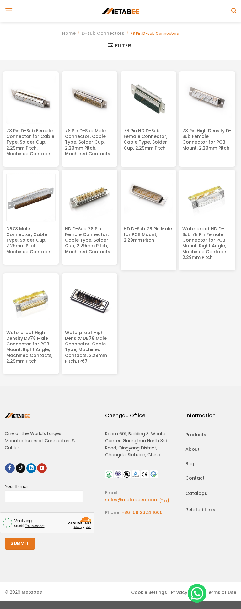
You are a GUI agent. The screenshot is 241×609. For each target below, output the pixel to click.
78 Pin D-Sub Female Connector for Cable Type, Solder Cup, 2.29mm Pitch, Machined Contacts (30, 142)
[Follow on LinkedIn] (31, 468)
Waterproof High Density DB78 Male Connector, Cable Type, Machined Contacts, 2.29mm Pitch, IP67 (86, 347)
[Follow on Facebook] (10, 468)
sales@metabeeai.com (136, 499)
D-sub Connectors (103, 33)
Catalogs (196, 493)
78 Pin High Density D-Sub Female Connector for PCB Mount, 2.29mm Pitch (207, 139)
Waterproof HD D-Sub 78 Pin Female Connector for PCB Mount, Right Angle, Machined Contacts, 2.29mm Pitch (205, 243)
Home (69, 33)
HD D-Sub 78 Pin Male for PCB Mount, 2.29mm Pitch (148, 234)
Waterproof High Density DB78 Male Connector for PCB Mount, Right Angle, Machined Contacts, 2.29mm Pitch (29, 347)
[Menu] (9, 11)
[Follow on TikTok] (20, 468)
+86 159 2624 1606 (142, 512)
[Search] (233, 11)
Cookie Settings (149, 592)
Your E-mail (17, 487)
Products (195, 435)
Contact (195, 478)
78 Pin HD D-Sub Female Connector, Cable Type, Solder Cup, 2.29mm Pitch (145, 139)
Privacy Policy (186, 592)
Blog (190, 463)
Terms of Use (221, 592)
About (192, 449)
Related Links (200, 510)
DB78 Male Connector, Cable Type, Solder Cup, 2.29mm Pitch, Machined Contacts (28, 240)
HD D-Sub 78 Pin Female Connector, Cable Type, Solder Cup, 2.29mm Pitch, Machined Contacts (87, 240)
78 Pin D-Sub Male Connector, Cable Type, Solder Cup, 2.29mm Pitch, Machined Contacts (87, 142)
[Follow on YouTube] (42, 468)
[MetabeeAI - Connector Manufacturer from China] (120, 11)
